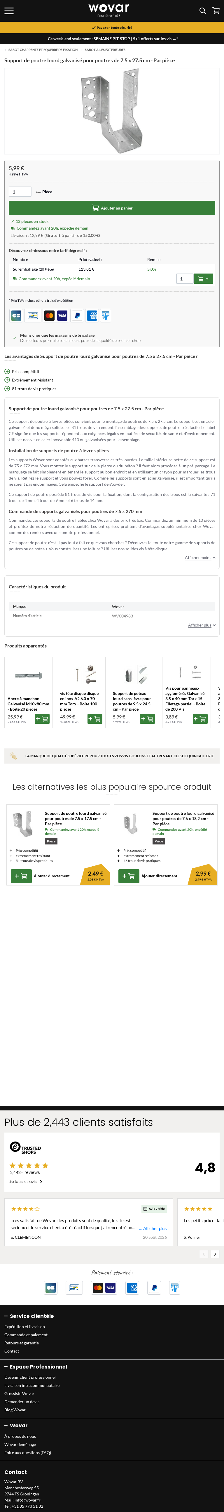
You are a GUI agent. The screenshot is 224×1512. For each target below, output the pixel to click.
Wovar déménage (20, 1444)
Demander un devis (21, 1401)
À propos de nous (20, 1436)
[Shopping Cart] (216, 10)
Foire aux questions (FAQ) (27, 1452)
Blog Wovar (15, 1409)
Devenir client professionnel (30, 1377)
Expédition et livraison (24, 1326)
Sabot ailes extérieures (105, 50)
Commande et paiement (26, 1334)
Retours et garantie (21, 1342)
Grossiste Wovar (19, 1393)
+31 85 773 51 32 (27, 1506)
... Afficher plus (153, 1228)
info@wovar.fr (28, 1499)
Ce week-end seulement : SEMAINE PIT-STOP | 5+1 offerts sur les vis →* (113, 38)
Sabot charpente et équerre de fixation (43, 50)
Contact (11, 1350)
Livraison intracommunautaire (32, 1385)
